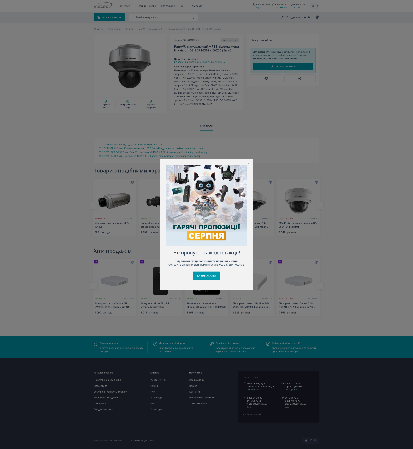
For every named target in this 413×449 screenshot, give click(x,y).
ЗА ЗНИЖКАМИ (206, 275)
